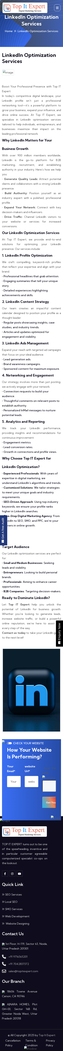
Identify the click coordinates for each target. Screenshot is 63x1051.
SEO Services (13, 894)
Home (9, 31)
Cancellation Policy (12, 1043)
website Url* (30, 769)
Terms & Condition (31, 1043)
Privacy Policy (50, 1043)
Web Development (17, 916)
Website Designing (17, 923)
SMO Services (14, 909)
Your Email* (11, 769)
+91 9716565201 (18, 956)
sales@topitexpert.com (23, 971)
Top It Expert (47, 1035)
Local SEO (11, 901)
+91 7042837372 (19, 964)
